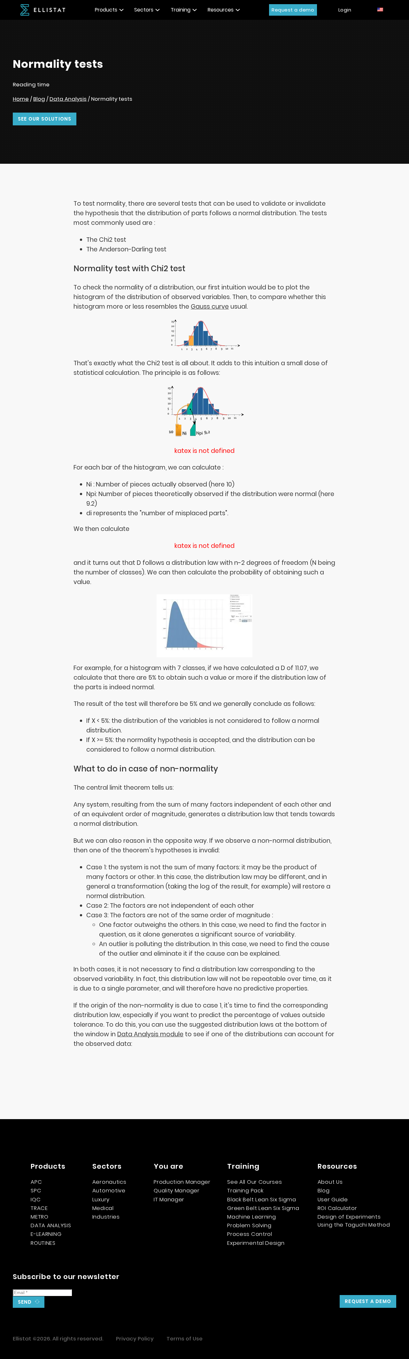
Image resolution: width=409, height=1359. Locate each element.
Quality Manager (177, 1190)
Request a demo (293, 9)
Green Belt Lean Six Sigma (263, 1208)
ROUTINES (43, 1243)
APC (36, 1182)
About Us (330, 1182)
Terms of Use (184, 1338)
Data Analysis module (150, 1034)
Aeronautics (109, 1182)
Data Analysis (68, 99)
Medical (103, 1208)
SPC (36, 1190)
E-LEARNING (46, 1234)
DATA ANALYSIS (51, 1225)
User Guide (333, 1199)
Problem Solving (249, 1225)
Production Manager (182, 1182)
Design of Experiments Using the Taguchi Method (354, 1221)
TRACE (39, 1208)
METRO (40, 1217)
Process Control (249, 1234)
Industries (106, 1217)
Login (344, 9)
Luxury (101, 1199)
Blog (39, 99)
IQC (36, 1199)
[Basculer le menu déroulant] (121, 9)
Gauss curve (210, 306)
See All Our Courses (254, 1182)
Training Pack (245, 1190)
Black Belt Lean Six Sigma (261, 1199)
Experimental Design (255, 1243)
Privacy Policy (135, 1338)
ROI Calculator (337, 1208)
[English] (381, 9)
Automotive (109, 1190)
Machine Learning (251, 1217)
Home (21, 99)
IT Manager (169, 1199)
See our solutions (44, 118)
